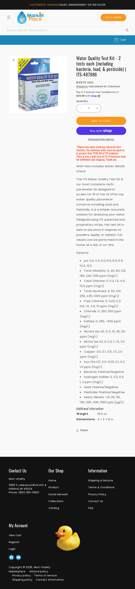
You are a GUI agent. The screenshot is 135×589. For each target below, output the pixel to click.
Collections (56, 501)
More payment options (101, 139)
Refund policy (39, 571)
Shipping (82, 86)
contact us (95, 501)
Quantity (82, 101)
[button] (120, 40)
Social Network (58, 494)
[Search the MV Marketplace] (128, 30)
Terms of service (45, 575)
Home (52, 480)
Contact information (50, 579)
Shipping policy (22, 579)
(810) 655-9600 (28, 492)
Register (14, 542)
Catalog (54, 508)
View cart (15, 535)
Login (12, 549)
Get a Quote (113, 17)
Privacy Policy (97, 494)
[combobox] (67, 30)
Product (54, 487)
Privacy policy (21, 575)
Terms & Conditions (101, 487)
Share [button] (84, 430)
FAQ (91, 508)
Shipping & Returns (100, 480)
